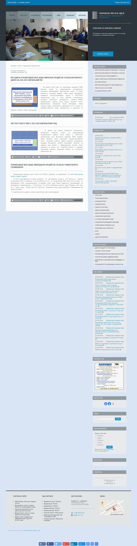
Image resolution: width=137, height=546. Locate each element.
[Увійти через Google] (113, 403)
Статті (20, 66)
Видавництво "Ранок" (51, 504)
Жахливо (100, 445)
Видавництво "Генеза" (51, 506)
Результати (98, 449)
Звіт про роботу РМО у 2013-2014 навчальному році (34, 123)
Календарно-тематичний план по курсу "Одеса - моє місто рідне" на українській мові (108, 324)
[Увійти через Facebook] (109, 403)
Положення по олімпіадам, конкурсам (109, 264)
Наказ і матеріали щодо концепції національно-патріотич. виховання (106, 286)
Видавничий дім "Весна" (52, 510)
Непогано (100, 440)
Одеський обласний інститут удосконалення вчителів (24, 510)
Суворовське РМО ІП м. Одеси (111, 13)
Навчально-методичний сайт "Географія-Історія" (53, 515)
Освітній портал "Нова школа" (53, 512)
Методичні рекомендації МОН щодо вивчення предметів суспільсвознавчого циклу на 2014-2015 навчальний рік (108, 175)
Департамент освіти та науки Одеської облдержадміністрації (25, 506)
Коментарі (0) (67, 115)
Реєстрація (123, 2)
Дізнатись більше (103, 54)
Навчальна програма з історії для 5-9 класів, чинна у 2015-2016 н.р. (107, 292)
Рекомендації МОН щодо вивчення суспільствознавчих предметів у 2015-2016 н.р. (109, 304)
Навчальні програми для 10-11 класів (107, 349)
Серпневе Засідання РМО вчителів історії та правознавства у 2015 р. (108, 120)
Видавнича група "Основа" (52, 501)
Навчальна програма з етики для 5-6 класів (109, 337)
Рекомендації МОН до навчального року (26, 115)
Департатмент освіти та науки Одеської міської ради (24, 513)
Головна (117, 2)
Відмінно (100, 435)
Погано (100, 442)
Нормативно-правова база (115, 277)
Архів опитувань (108, 449)
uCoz (38, 530)
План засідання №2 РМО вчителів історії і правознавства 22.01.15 (109, 144)
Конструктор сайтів (30, 530)
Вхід (128, 2)
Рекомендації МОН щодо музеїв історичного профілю (105, 280)
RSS (18, 2)
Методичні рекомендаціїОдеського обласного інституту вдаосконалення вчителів (107, 331)
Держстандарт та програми (105, 248)
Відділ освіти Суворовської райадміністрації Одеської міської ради (24, 518)
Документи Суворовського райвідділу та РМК (110, 260)
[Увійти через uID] (105, 403)
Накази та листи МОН (102, 251)
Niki (48, 115)
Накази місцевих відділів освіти (106, 257)
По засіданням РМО (116, 117)
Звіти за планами (19, 157)
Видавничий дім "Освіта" (52, 508)
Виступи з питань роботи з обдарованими (108, 167)
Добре (99, 438)
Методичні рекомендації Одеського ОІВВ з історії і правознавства (109, 297)
